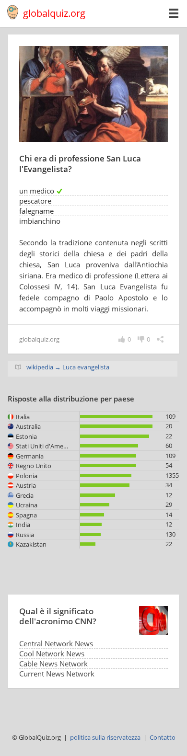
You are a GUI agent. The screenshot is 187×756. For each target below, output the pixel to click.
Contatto (162, 737)
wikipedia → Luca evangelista (67, 367)
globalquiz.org (54, 13)
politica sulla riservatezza (105, 737)
